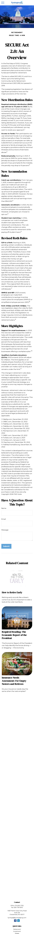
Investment (17, 931)
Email (3, 519)
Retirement (17, 929)
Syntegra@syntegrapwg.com (17, 917)
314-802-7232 (19, 905)
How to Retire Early (12, 592)
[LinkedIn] (18, 920)
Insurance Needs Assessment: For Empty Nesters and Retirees (14, 681)
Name (3, 508)
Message (4, 530)
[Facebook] (15, 920)
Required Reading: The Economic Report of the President (14, 635)
